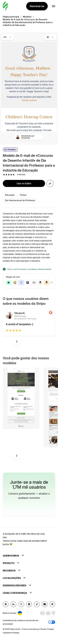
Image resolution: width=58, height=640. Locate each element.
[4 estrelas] (11, 175)
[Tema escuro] (53, 37)
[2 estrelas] (6, 175)
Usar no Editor (24, 183)
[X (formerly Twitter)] (21, 604)
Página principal (11, 16)
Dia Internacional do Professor (20, 200)
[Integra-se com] (51, 282)
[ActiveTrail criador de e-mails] (27, 282)
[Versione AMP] (10, 37)
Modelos (27, 16)
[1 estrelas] (4, 175)
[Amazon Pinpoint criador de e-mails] (40, 282)
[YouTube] (44, 604)
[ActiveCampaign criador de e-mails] (21, 282)
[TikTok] (37, 604)
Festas (23, 195)
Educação (10, 195)
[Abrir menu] (53, 6)
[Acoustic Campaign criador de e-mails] (8, 282)
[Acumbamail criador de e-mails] (34, 282)
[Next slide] (17, 341)
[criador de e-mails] (5, 6)
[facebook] (5, 604)
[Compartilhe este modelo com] (49, 183)
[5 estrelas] (13, 175)
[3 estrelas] (9, 175)
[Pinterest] (52, 604)
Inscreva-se (37, 6)
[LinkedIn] (13, 604)
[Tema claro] (47, 37)
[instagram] (29, 604)
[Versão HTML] (5, 37)
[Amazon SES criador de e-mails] (46, 282)
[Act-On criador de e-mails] (15, 282)
